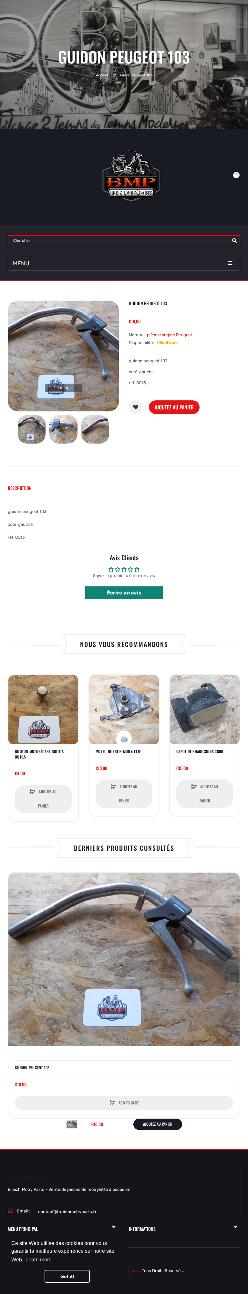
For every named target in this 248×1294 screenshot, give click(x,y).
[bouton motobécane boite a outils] (43, 709)
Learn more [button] (39, 1259)
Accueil (102, 75)
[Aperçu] (16, 707)
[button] (71, 709)
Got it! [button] (67, 1276)
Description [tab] (20, 488)
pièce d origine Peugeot (169, 334)
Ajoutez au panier (174, 407)
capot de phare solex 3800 (199, 751)
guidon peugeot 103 (32, 1067)
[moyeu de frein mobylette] (124, 709)
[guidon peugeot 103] (32, 429)
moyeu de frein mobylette (118, 751)
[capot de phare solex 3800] (205, 709)
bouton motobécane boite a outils (39, 754)
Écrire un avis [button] (124, 593)
